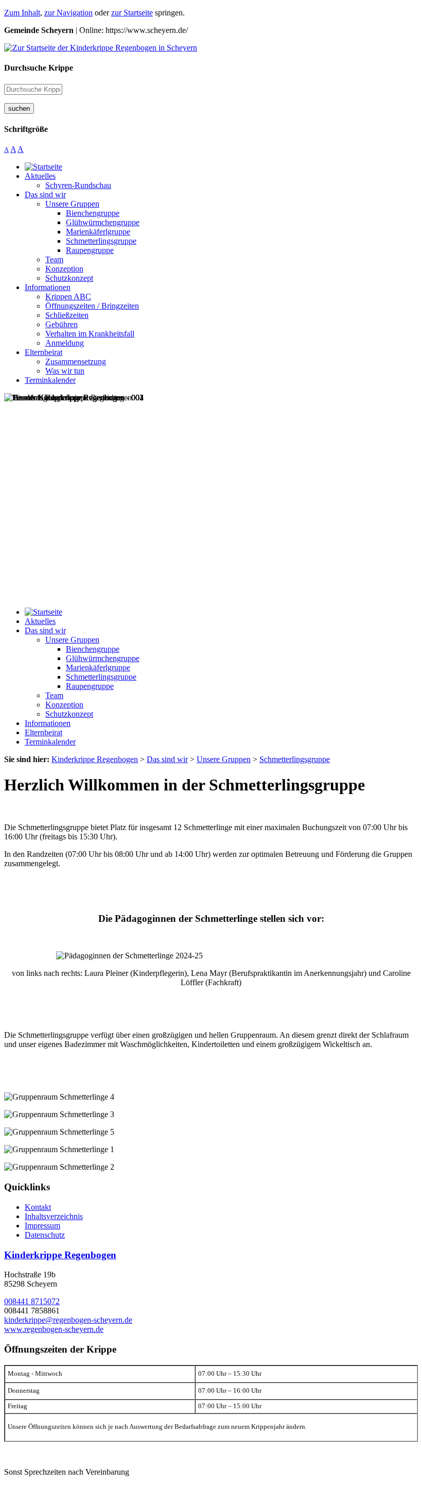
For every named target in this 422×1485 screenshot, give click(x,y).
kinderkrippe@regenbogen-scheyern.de (68, 1319)
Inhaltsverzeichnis (54, 1216)
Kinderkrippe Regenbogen (60, 1255)
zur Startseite (132, 12)
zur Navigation (68, 12)
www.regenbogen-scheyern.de (53, 1329)
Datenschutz (45, 1234)
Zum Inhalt (22, 12)
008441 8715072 (32, 1301)
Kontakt (38, 1207)
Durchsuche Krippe (38, 67)
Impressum (42, 1225)
